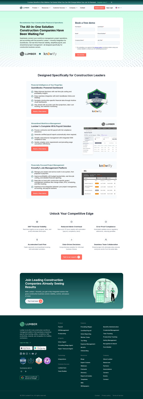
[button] (36, 7)
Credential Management (111, 330)
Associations (107, 369)
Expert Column (85, 362)
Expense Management (88, 344)
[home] (25, 8)
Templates (84, 379)
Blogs (82, 359)
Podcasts (84, 369)
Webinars (84, 366)
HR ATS (83, 347)
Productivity (62, 333)
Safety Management (109, 340)
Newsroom (106, 362)
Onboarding (84, 351)
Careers (106, 372)
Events (105, 376)
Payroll (60, 327)
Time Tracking (108, 333)
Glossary (83, 372)
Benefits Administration (111, 327)
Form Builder (107, 347)
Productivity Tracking (110, 337)
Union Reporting (86, 334)
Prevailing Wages (86, 327)
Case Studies (62, 371)
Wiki (82, 383)
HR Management (63, 330)
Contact (82, 8)
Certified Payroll (86, 330)
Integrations (62, 359)
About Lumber (107, 359)
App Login (109, 8)
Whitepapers (85, 386)
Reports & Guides (86, 376)
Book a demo (99, 8)
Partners (106, 366)
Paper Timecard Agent (65, 349)
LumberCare (62, 368)
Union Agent (62, 342)
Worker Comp (85, 337)
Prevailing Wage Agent (65, 345)
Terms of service (118, 395)
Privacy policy (106, 395)
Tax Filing (84, 340)
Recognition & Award (110, 344)
